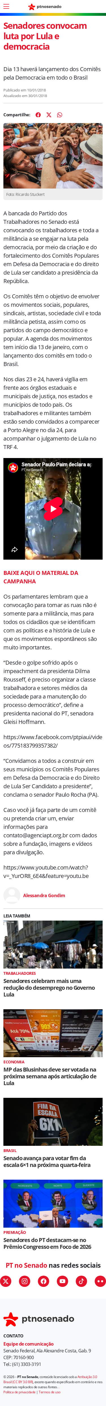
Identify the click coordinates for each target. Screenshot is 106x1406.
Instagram (24, 1281)
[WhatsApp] (59, 114)
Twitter (5, 1281)
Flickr (100, 1281)
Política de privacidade (19, 1392)
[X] (48, 114)
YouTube (62, 1281)
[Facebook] (38, 114)
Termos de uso (49, 1392)
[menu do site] (6, 6)
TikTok (81, 1281)
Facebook (43, 1281)
